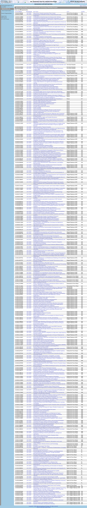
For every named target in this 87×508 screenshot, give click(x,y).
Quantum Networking (38, 112)
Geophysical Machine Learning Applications (44, 431)
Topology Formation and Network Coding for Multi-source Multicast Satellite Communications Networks (49, 381)
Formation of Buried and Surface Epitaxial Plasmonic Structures (48, 119)
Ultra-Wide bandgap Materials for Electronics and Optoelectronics (49, 128)
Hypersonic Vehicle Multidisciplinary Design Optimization (47, 497)
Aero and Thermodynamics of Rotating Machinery (45, 202)
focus (85, 5)
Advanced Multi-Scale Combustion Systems (44, 212)
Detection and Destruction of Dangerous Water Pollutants (47, 492)
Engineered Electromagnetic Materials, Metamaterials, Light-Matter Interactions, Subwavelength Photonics (49, 478)
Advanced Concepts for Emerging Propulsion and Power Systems (49, 204)
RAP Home (4, 17)
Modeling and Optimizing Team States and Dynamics (46, 79)
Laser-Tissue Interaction (39, 56)
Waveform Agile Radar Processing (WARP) (43, 300)
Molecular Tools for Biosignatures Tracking (43, 85)
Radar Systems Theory (38, 290)
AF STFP (3, 7)
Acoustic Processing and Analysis (41, 106)
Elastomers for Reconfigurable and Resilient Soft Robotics (47, 155)
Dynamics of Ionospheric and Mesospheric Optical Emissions (48, 19)
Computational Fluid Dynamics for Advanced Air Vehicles (47, 17)
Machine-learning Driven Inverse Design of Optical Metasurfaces (48, 135)
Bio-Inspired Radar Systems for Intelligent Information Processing (49, 293)
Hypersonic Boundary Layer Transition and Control (45, 266)
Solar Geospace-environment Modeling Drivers (44, 401)
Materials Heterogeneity (39, 118)
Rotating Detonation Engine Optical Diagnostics (44, 217)
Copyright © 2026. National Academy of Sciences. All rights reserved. (43, 506)
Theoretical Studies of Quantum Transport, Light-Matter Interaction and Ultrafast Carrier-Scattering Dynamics (49, 349)
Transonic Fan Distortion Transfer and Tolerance (45, 207)
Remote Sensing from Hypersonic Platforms (43, 305)
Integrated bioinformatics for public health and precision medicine (49, 92)
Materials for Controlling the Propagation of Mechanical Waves (48, 150)
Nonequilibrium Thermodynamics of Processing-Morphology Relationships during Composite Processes (47, 192)
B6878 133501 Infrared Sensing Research (43, 339)
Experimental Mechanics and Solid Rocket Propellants (46, 276)
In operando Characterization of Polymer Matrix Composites (47, 158)
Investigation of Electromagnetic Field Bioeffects (44, 59)
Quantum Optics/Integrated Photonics (42, 101)
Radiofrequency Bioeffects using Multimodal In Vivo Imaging (47, 70)
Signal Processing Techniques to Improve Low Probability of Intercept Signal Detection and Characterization (47, 99)
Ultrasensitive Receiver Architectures (42, 301)
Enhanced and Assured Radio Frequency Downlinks (46, 376)
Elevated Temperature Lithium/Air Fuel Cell (43, 262)
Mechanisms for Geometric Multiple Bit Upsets (44, 409)
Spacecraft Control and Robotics (41, 410)
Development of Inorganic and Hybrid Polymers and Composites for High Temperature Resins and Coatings (49, 175)
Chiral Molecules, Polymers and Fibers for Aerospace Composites (49, 188)
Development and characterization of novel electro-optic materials (49, 134)
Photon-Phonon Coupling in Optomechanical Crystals (46, 470)
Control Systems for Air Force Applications (43, 250)
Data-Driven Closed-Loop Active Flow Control (44, 13)
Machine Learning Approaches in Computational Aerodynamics (48, 246)
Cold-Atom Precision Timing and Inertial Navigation (45, 421)
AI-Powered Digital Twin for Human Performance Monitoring (47, 91)
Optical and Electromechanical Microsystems (44, 493)
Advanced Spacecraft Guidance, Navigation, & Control (46, 355)
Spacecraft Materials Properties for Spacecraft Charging (46, 357)
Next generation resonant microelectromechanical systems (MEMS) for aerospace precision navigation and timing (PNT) (49, 345)
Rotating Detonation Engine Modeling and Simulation (46, 218)
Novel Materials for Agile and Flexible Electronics (45, 117)
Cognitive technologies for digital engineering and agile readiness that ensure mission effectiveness (49, 48)
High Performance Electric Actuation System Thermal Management (49, 253)
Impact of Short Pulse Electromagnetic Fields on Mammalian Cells (49, 58)
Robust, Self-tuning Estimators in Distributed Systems (46, 491)
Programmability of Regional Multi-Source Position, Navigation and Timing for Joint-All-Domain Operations (49, 361)
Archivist (35, 445)
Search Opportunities (6, 10)
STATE (83, 11)
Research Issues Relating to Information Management (46, 111)
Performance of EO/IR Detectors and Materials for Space (46, 413)
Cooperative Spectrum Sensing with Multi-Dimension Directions (48, 372)
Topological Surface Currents (40, 325)
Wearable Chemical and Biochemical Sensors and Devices (47, 84)
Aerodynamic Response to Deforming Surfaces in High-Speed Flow (49, 287)
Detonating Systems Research (40, 449)
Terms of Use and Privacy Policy (43, 507)
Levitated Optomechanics (39, 440)
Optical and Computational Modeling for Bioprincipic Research (48, 473)
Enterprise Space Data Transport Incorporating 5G (45, 396)
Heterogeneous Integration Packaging (42, 342)
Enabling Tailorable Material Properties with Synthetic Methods (48, 141)
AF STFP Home (5, 19)
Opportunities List (6, 8)
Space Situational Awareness (40, 20)
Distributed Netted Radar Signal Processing (43, 297)
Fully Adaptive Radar (38, 311)
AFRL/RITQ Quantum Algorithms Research (43, 103)
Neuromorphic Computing (39, 105)
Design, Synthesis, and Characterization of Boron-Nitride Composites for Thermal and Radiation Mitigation (47, 157)
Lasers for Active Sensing (39, 331)
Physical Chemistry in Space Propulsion (43, 286)
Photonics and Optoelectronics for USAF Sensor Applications (48, 304)
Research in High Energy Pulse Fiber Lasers (44, 40)
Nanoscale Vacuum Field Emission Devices (44, 343)
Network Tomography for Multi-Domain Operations (45, 398)
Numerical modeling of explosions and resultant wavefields (47, 414)
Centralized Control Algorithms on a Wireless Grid (45, 462)
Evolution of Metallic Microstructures (42, 171)
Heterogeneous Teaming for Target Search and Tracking (46, 485)
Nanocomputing (37, 108)
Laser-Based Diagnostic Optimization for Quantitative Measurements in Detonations (46, 220)
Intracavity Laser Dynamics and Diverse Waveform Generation (48, 303)
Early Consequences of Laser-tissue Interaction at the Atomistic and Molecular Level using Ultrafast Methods (49, 65)
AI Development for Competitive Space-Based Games (46, 386)
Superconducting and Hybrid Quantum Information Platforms (47, 95)
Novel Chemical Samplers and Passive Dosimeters (45, 86)
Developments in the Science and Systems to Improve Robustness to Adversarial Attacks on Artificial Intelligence (49, 97)
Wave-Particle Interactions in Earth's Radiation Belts (45, 435)
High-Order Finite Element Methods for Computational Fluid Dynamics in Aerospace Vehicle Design (47, 238)
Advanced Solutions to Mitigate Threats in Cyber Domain (47, 109)
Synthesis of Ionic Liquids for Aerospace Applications (46, 279)
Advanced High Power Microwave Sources (43, 41)
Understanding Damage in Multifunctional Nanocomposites (47, 165)
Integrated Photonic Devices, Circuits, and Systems (45, 317)
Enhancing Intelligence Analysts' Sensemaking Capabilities (47, 78)
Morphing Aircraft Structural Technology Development (46, 235)
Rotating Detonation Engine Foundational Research (45, 216)
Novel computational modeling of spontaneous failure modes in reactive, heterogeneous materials (48, 284)
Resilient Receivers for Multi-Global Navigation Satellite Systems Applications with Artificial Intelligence (49, 351)
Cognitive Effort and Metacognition (41, 51)
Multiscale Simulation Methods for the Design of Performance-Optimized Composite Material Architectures (48, 190)
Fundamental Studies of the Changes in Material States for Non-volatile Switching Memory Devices (48, 160)
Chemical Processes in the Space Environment (44, 415)
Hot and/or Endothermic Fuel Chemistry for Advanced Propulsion (49, 211)
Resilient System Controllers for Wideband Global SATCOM (47, 369)
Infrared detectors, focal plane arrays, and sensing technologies (48, 420)
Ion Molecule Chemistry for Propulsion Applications (45, 416)
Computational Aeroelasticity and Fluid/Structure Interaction (47, 232)
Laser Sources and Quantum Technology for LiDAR (45, 476)
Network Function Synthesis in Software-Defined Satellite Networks (49, 394)
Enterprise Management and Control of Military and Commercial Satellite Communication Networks (48, 393)
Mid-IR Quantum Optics (39, 314)
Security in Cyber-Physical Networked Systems (44, 368)
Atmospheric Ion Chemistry (39, 412)
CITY (68, 11)
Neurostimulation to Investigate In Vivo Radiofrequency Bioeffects (49, 72)
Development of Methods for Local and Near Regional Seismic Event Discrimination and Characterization (48, 423)
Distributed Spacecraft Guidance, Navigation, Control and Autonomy (49, 399)
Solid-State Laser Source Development (42, 289)
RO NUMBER (18, 11)
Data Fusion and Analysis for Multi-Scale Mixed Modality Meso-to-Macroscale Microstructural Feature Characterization (49, 178)
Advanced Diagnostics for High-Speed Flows (44, 267)
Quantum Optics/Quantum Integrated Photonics (44, 102)
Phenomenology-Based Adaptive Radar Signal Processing (47, 292)
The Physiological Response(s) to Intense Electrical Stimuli (47, 57)
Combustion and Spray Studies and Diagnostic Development (48, 201)
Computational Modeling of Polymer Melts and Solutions (46, 152)
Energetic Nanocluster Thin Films (41, 446)
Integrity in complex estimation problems (43, 498)
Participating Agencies (6, 5)
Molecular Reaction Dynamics (40, 486)
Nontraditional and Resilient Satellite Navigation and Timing (47, 397)
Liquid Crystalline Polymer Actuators (42, 127)
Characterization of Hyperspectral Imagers (43, 425)
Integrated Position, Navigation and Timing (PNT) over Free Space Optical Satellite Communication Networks (49, 371)
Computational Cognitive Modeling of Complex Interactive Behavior (49, 50)
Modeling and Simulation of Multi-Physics (43, 67)
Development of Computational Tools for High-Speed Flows (47, 272)
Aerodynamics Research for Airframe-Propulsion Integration (47, 242)
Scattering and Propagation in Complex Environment (46, 306)
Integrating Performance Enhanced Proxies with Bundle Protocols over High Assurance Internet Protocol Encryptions (49, 378)
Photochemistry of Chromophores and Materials (44, 129)
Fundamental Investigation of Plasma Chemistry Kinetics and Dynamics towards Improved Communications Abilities (48, 427)
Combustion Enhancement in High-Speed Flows (45, 268)
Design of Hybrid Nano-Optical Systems (43, 471)
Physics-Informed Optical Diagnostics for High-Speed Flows (47, 288)
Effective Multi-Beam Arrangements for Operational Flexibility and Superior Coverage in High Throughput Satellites (49, 390)
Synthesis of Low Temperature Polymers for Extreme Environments (49, 153)
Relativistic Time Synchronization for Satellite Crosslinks (46, 382)
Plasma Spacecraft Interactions (40, 347)
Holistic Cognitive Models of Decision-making (44, 52)
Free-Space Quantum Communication (42, 36)
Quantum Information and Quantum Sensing (44, 503)
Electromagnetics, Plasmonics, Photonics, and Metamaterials (48, 451)
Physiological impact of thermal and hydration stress (45, 87)
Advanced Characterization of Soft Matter (43, 146)
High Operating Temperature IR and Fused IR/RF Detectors (47, 326)
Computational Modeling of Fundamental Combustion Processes (49, 18)
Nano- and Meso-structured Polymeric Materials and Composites (48, 113)
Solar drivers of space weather (40, 436)
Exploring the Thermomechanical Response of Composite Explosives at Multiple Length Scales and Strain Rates (47, 458)
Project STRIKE (37, 107)
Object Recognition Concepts (40, 298)
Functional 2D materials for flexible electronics (44, 151)
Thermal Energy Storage (39, 251)
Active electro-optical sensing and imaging (43, 341)
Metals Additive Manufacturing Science (42, 166)
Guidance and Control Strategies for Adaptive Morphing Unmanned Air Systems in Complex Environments (49, 481)
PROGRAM (29, 11)
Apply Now (4, 16)
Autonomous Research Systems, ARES (42, 145)
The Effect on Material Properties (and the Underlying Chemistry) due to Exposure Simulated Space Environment (48, 430)
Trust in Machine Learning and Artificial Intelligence (45, 80)
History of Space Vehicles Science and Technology (45, 443)
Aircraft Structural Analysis (39, 243)
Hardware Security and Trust (40, 94)
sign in (81, 5)
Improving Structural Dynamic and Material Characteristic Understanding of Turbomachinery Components (47, 209)
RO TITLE (35, 11)
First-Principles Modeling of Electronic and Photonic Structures (48, 321)
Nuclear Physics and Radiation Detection (43, 502)
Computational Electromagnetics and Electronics (45, 299)
